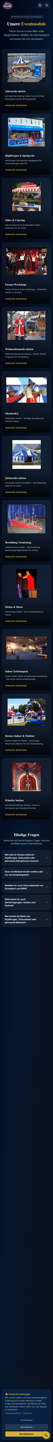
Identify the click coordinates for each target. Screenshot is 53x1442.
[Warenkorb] (40, 5)
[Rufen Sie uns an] (46, 1435)
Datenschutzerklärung (13, 1413)
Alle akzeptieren (26, 1434)
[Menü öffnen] (47, 5)
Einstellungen (27, 1420)
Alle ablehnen (27, 1427)
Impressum (27, 1413)
